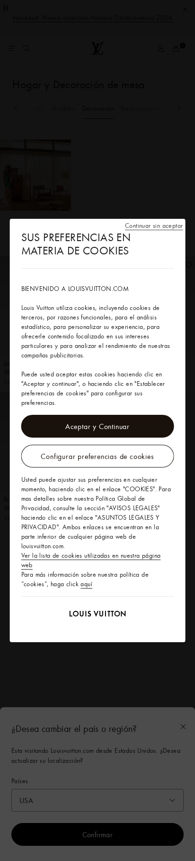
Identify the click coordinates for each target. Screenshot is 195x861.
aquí (86, 584)
